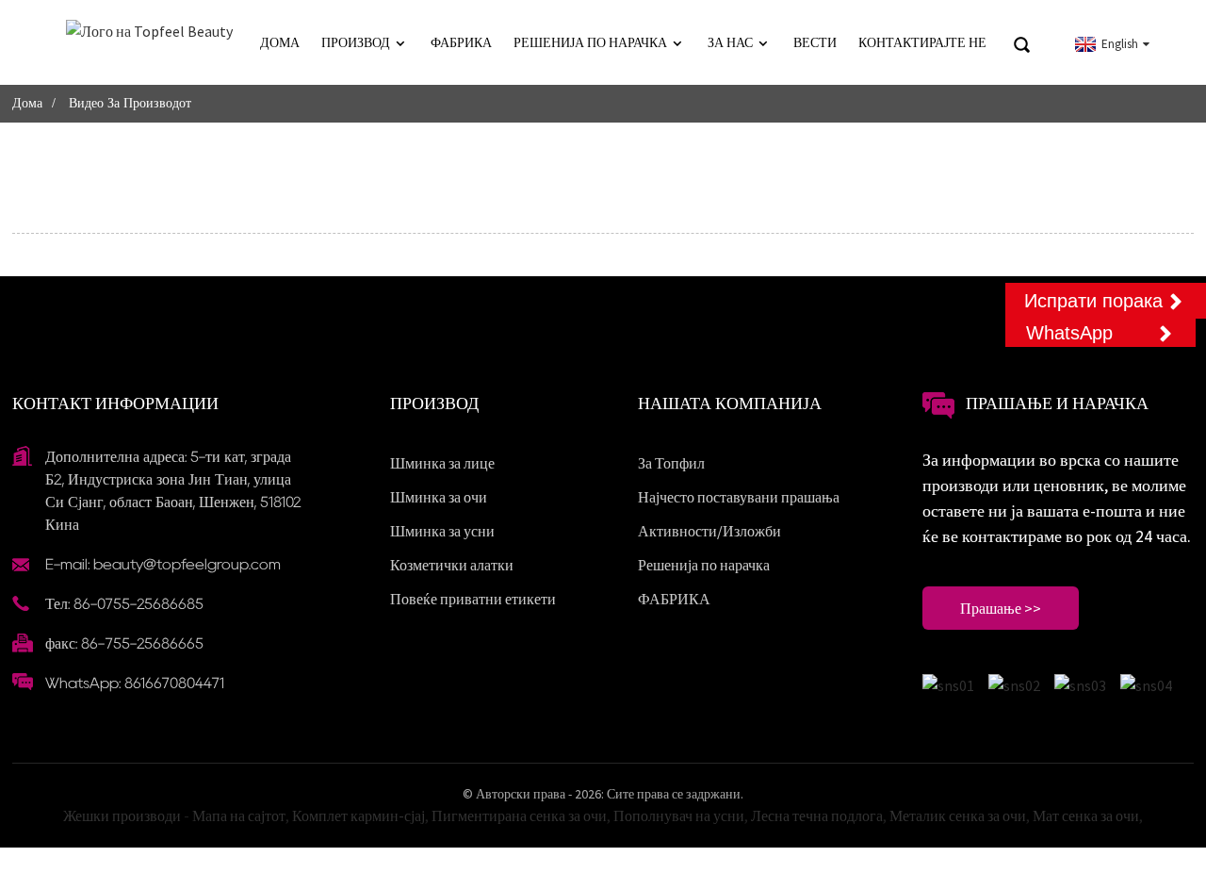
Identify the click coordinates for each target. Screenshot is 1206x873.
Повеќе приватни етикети (473, 598)
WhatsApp (1069, 332)
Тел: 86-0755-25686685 (124, 604)
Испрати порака (1093, 300)
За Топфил (671, 462)
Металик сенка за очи (957, 815)
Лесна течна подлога (817, 815)
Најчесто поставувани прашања (738, 496)
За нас (730, 42)
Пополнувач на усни (678, 815)
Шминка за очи (438, 496)
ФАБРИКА (461, 42)
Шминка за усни (442, 530)
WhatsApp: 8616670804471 (134, 683)
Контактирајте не (922, 42)
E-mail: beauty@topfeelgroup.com (163, 564)
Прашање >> (1000, 608)
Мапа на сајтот (238, 815)
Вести (815, 42)
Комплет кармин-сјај (358, 815)
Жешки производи (122, 815)
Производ (355, 42)
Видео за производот (130, 103)
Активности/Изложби (709, 530)
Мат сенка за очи (1086, 815)
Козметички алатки (451, 564)
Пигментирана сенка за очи (519, 815)
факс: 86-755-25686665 (124, 643)
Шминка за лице (442, 462)
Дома (280, 42)
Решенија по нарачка (590, 42)
